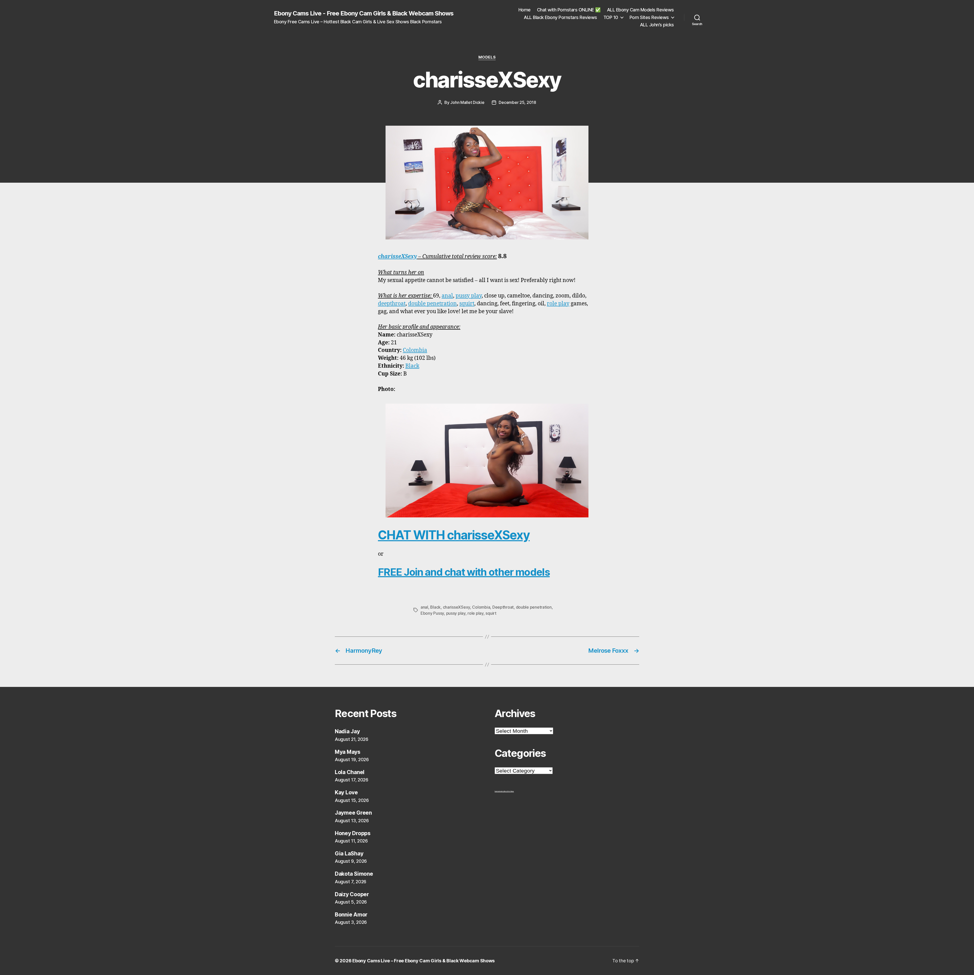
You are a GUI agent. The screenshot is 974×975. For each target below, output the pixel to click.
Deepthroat (503, 607)
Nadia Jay (347, 731)
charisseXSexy (397, 256)
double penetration (432, 303)
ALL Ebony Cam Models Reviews (640, 9)
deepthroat (392, 303)
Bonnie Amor (351, 914)
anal (447, 295)
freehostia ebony (499, 791)
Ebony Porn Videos (509, 791)
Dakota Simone (354, 874)
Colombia (415, 350)
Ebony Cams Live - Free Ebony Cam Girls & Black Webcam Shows (364, 13)
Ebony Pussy (432, 613)
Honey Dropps (353, 833)
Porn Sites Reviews (649, 17)
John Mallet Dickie (467, 102)
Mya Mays (347, 752)
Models (487, 57)
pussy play (469, 295)
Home (524, 9)
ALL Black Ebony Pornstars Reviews (560, 17)
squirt (466, 303)
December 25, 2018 (517, 102)
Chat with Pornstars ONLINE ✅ (569, 9)
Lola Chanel (349, 772)
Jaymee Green (353, 813)
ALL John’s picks (657, 24)
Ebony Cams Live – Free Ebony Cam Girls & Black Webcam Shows (423, 960)
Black (412, 366)
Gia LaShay (349, 853)
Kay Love (346, 792)
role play (558, 303)
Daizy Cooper (352, 894)
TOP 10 (610, 17)
